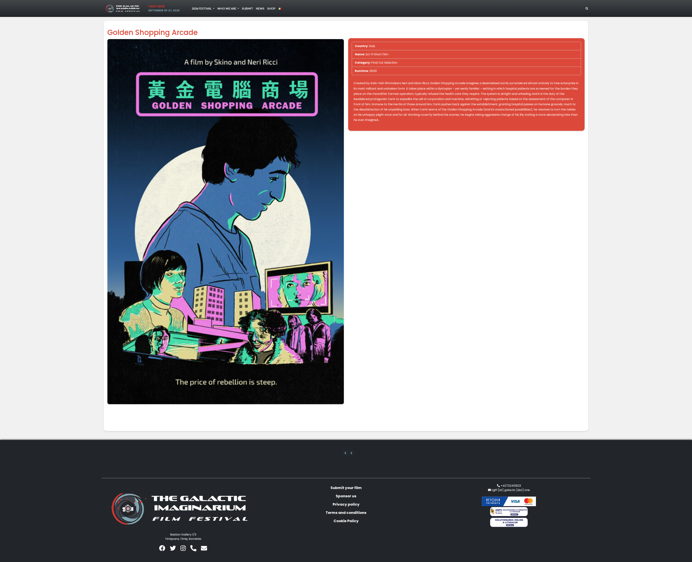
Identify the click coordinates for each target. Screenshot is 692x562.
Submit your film (346, 487)
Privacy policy (346, 504)
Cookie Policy (346, 520)
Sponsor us (346, 496)
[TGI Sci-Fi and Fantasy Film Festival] (123, 8)
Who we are (227, 8)
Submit (247, 8)
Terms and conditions (346, 512)
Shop (271, 8)
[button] (345, 453)
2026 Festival (202, 8)
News (260, 8)
